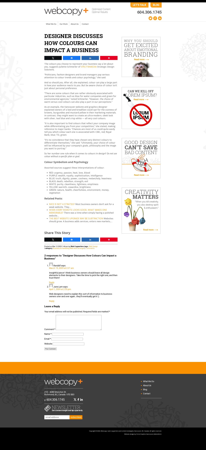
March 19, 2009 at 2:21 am (61, 268)
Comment (49, 329)
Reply (51, 282)
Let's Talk (139, 4)
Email (47, 339)
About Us (75, 24)
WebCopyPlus (77, 11)
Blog (156, 4)
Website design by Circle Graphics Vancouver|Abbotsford (142, 434)
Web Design (93, 246)
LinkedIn (160, 18)
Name (48, 334)
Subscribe (76, 417)
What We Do (51, 24)
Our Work (64, 24)
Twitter (150, 18)
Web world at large (77, 248)
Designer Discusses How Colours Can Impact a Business (73, 43)
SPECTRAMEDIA (89, 66)
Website (48, 343)
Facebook (155, 18)
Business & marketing (61, 248)
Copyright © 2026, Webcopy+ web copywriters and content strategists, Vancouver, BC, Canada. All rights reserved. (125, 431)
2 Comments (90, 248)
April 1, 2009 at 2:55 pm (60, 289)
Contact (85, 24)
